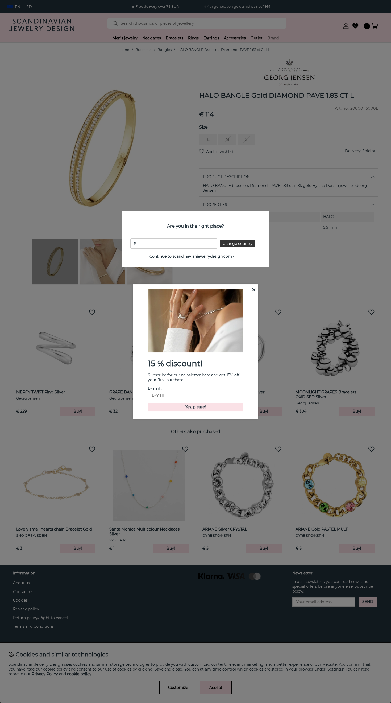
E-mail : (155, 388)
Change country (238, 243)
